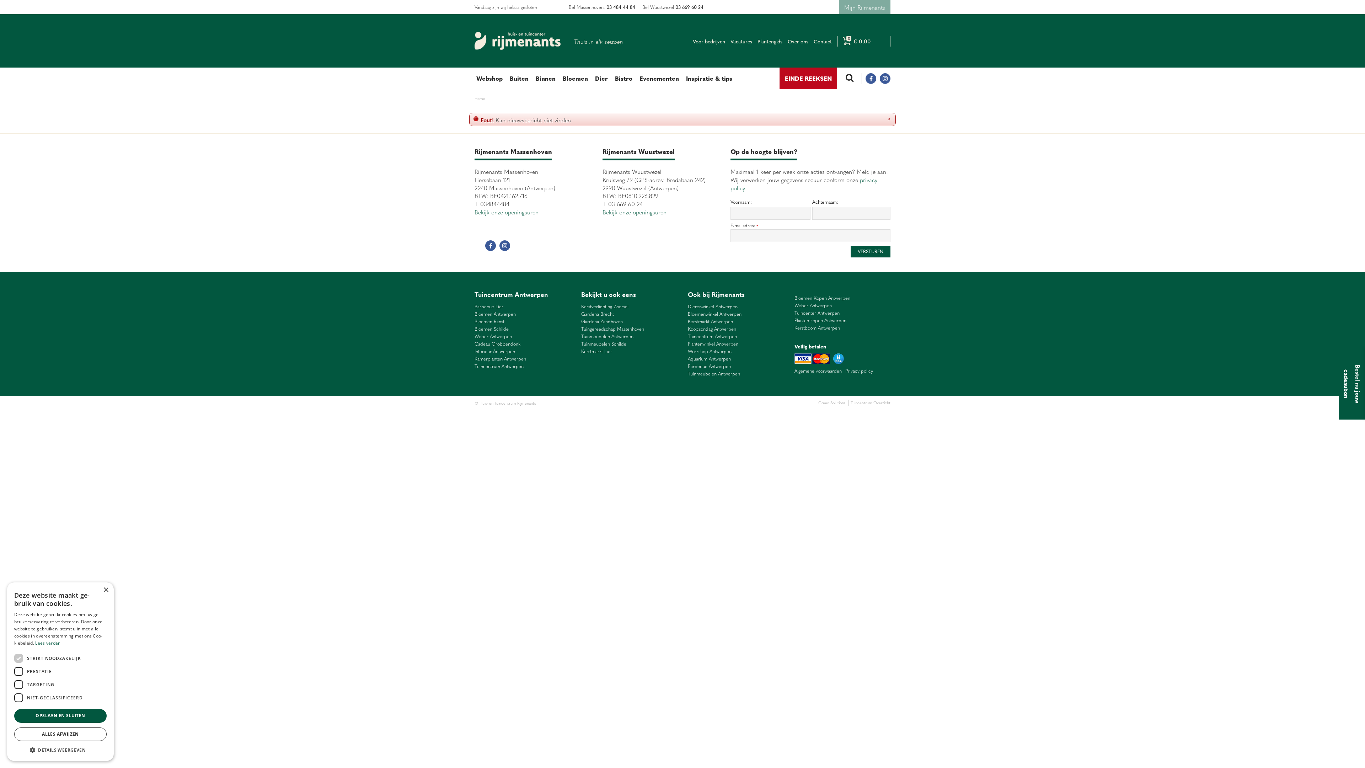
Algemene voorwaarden (818, 371)
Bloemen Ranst (489, 322)
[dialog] (60, 671)
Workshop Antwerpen (710, 351)
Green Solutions (832, 402)
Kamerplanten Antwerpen (500, 359)
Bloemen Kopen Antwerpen (822, 298)
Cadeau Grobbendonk (497, 344)
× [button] (105, 590)
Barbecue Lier (489, 307)
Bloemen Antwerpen (495, 314)
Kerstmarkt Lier (596, 351)
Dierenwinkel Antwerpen (713, 307)
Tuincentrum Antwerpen (499, 366)
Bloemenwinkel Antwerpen (715, 314)
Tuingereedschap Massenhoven (612, 329)
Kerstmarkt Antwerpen (710, 322)
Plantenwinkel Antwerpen (713, 344)
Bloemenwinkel (549, 403)
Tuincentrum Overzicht (870, 402)
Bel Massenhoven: (602, 7)
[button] (60, 750)
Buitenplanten (575, 403)
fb (871, 78)
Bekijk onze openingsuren (507, 212)
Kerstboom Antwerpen (817, 328)
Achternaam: (825, 202)
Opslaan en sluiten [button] (60, 716)
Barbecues (645, 403)
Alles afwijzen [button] (60, 734)
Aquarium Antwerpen (709, 359)
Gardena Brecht (597, 314)
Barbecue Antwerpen (709, 366)
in (885, 78)
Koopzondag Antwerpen (712, 329)
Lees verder (47, 643)
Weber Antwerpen (493, 337)
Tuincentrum (599, 403)
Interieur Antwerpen (495, 351)
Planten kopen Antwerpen (820, 321)
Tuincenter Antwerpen (817, 313)
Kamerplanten (623, 403)
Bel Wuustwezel (672, 7)
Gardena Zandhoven (602, 322)
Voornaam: (741, 202)
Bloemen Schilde (492, 329)
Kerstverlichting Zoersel (604, 307)
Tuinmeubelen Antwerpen (607, 337)
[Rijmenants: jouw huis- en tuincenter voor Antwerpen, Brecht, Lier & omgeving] (518, 41)
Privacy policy (859, 371)
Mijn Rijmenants (864, 7)
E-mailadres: (744, 225)
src (849, 78)
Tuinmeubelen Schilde (603, 344)
